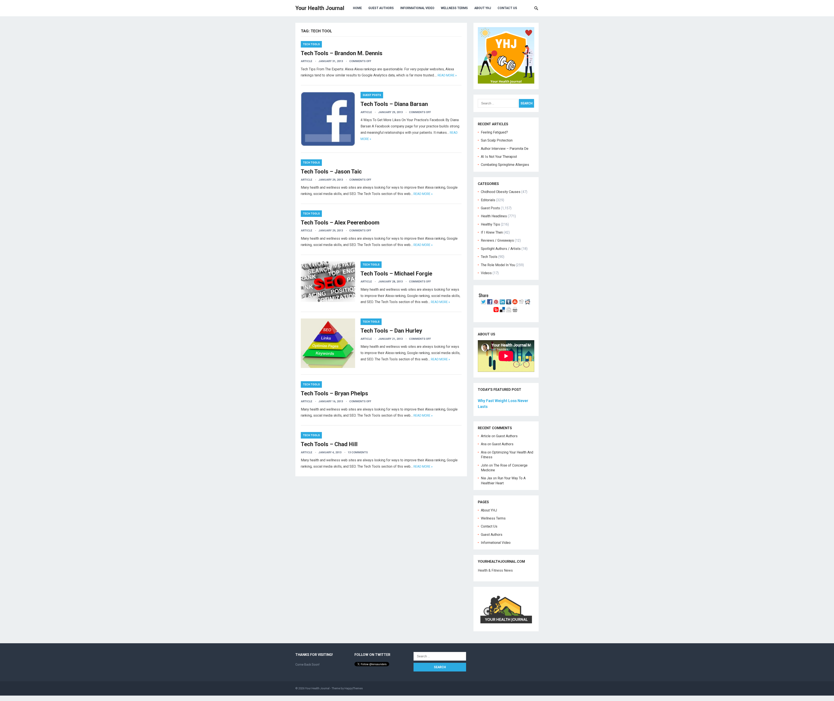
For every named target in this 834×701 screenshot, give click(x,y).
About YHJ (482, 8)
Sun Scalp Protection (497, 140)
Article (306, 61)
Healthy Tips (490, 224)
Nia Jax (486, 478)
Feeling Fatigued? (494, 132)
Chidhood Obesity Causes (500, 192)
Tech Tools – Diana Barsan (394, 104)
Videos (486, 273)
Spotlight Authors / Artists (501, 249)
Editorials (488, 200)
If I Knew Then (492, 232)
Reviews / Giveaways (497, 240)
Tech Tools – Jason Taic (331, 171)
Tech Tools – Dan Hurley (391, 330)
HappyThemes (353, 688)
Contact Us (507, 8)
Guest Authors (381, 8)
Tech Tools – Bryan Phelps (334, 393)
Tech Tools (311, 44)
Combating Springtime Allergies (506, 165)
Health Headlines (494, 216)
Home (357, 8)
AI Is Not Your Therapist (499, 157)
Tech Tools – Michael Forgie (396, 273)
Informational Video (417, 8)
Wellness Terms (454, 8)
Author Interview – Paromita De (504, 149)
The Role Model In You (498, 265)
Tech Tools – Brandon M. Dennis (341, 53)
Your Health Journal (319, 8)
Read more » (447, 75)
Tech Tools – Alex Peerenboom (340, 222)
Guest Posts (372, 95)
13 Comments (358, 452)
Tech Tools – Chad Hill (329, 444)
